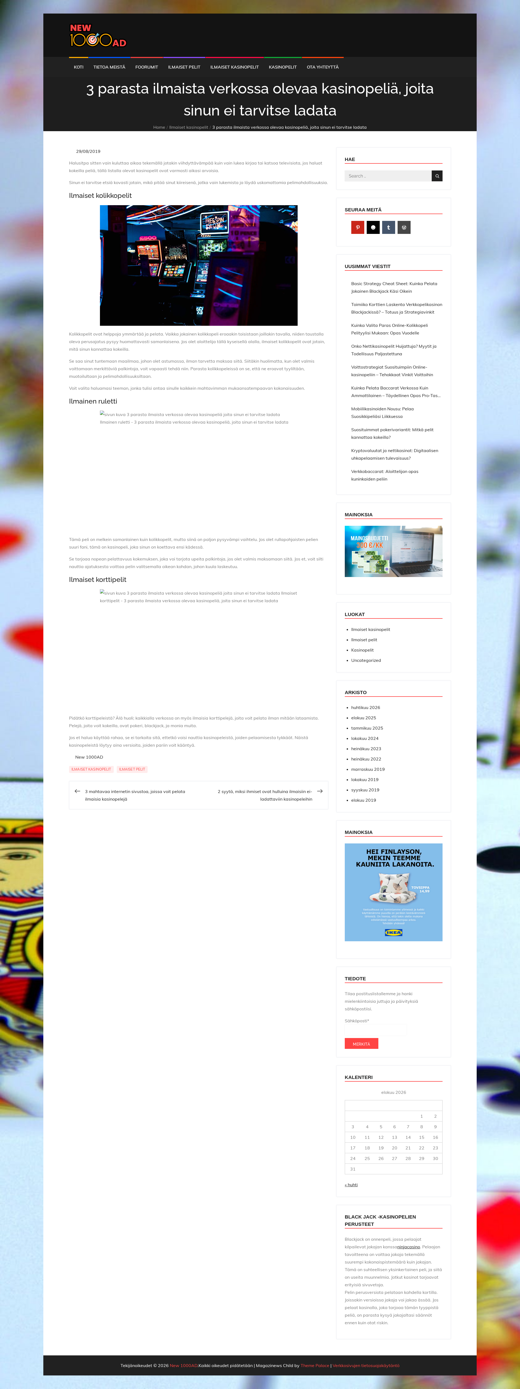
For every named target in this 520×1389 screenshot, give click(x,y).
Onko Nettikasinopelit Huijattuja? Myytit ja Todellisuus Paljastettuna (394, 349)
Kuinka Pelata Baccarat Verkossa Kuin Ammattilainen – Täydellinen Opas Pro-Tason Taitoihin (397, 392)
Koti (78, 67)
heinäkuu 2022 (366, 759)
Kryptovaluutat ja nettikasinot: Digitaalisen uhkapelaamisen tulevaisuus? (394, 454)
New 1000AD (89, 757)
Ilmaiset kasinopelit (234, 67)
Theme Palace (315, 1365)
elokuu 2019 (363, 800)
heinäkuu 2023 (366, 748)
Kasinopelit (283, 67)
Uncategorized (366, 660)
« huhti (351, 1184)
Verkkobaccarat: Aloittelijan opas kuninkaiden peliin (384, 475)
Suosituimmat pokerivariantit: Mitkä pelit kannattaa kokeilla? (392, 433)
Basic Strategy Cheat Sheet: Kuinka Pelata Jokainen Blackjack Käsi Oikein (394, 287)
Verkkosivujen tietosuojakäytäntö (366, 1365)
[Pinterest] (357, 227)
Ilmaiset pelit (184, 67)
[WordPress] (404, 227)
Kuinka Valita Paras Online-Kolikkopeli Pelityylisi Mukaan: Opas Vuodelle (389, 329)
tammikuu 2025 (367, 728)
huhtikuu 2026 (365, 707)
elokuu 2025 (363, 717)
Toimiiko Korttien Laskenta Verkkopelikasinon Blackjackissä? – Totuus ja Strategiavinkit (396, 308)
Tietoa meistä (109, 67)
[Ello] (373, 227)
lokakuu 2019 (365, 779)
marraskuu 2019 (368, 769)
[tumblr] (388, 227)
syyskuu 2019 (365, 789)
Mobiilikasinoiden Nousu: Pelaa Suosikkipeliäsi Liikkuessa (382, 412)
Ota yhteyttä (323, 67)
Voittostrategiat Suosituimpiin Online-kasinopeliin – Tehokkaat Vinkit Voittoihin (392, 370)
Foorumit (146, 67)
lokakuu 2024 (365, 738)
